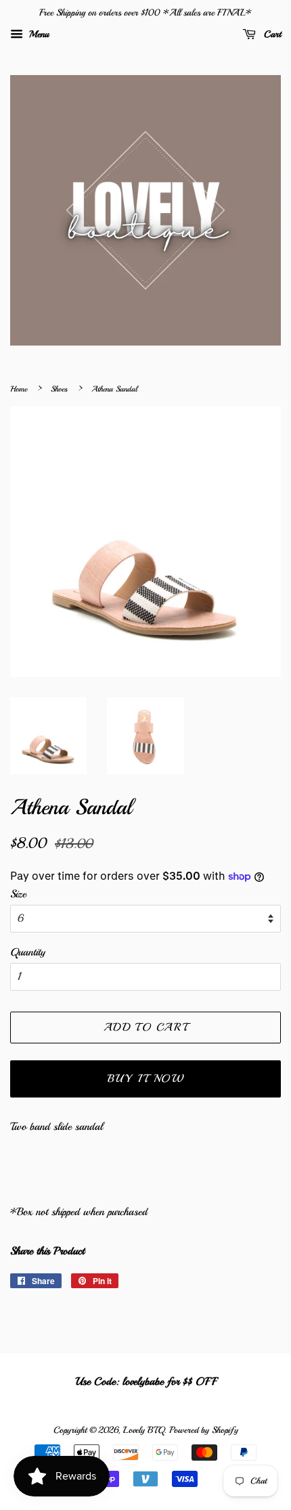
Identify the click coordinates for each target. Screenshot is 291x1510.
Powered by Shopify (203, 1430)
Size (18, 894)
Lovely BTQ (143, 1430)
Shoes (59, 389)
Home (18, 389)
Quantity (27, 952)
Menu (37, 34)
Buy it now (146, 1078)
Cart (271, 34)
